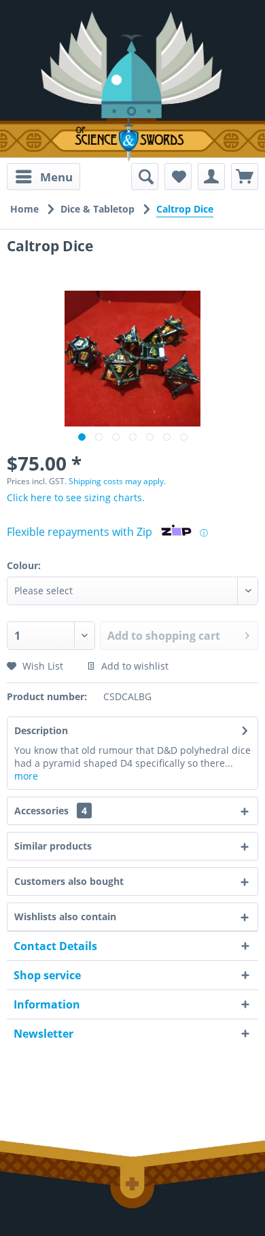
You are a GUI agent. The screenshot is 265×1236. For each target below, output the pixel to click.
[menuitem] (43, 176)
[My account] (211, 176)
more (26, 775)
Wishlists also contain (65, 916)
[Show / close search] (144, 176)
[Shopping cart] (244, 176)
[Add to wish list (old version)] (178, 176)
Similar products (53, 845)
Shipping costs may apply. (117, 481)
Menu (56, 177)
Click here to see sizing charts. (76, 497)
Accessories (50, 810)
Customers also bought (69, 881)
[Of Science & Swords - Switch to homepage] (132, 139)
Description (41, 730)
